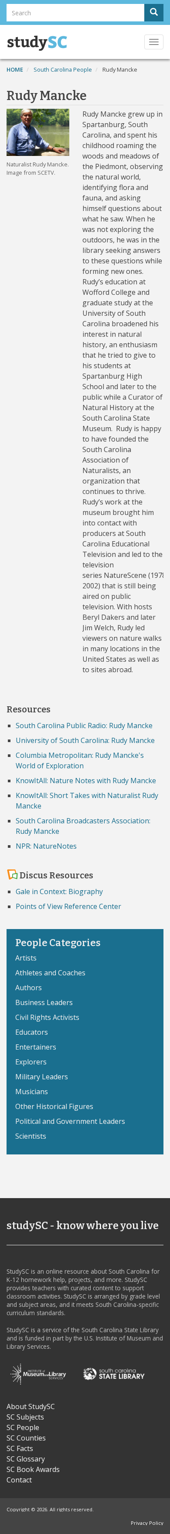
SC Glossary (26, 1459)
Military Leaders (41, 1076)
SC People (23, 1427)
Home (15, 69)
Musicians (31, 1091)
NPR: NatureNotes (46, 846)
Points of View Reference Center (68, 906)
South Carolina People (63, 69)
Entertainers (35, 1047)
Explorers (31, 1062)
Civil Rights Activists (47, 1017)
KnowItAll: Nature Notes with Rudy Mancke (86, 780)
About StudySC (31, 1406)
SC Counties (26, 1438)
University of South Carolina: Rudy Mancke (85, 740)
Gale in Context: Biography (59, 891)
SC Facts (20, 1448)
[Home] (37, 43)
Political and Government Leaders (70, 1121)
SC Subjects (25, 1417)
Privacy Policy (147, 1523)
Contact (19, 1480)
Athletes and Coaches (50, 973)
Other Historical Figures (54, 1106)
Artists (26, 958)
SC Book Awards (33, 1469)
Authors (28, 987)
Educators (31, 1032)
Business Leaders (44, 1002)
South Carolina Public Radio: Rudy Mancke (84, 725)
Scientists (30, 1136)
